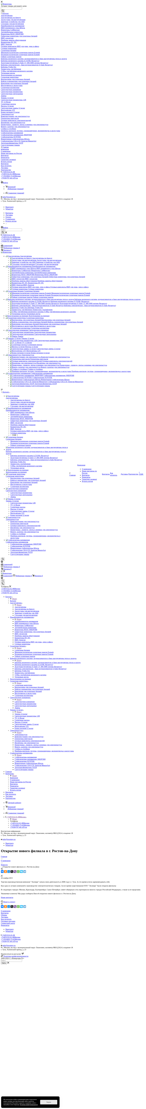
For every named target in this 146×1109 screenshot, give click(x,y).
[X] (11, 871)
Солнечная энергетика (23, 685)
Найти (4, 963)
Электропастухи (21, 735)
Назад (14, 599)
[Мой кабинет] (2, 562)
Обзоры (4, 915)
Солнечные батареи (22, 650)
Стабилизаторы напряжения (26, 757)
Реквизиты (5, 925)
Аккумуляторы (20, 607)
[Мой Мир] (8, 871)
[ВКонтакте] (2, 871)
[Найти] (3, 10)
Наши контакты (7, 897)
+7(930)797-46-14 (9, 178)
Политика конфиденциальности (15, 956)
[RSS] (2, 876)
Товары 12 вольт (21, 714)
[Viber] (15, 871)
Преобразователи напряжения (26, 621)
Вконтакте (9, 207)
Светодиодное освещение (25, 702)
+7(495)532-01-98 (8, 172)
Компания (14, 778)
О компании (5, 911)
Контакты (5, 913)
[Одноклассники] (5, 871)
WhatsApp (9, 209)
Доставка (4, 917)
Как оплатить (6, 919)
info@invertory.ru (9, 197)
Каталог (13, 601)
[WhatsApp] (18, 871)
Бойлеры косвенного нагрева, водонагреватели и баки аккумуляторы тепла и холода (48, 663)
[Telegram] (24, 871)
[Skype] (21, 871)
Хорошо (48, 1102)
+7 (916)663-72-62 (11, 176)
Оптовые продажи (8, 921)
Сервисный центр (8, 923)
